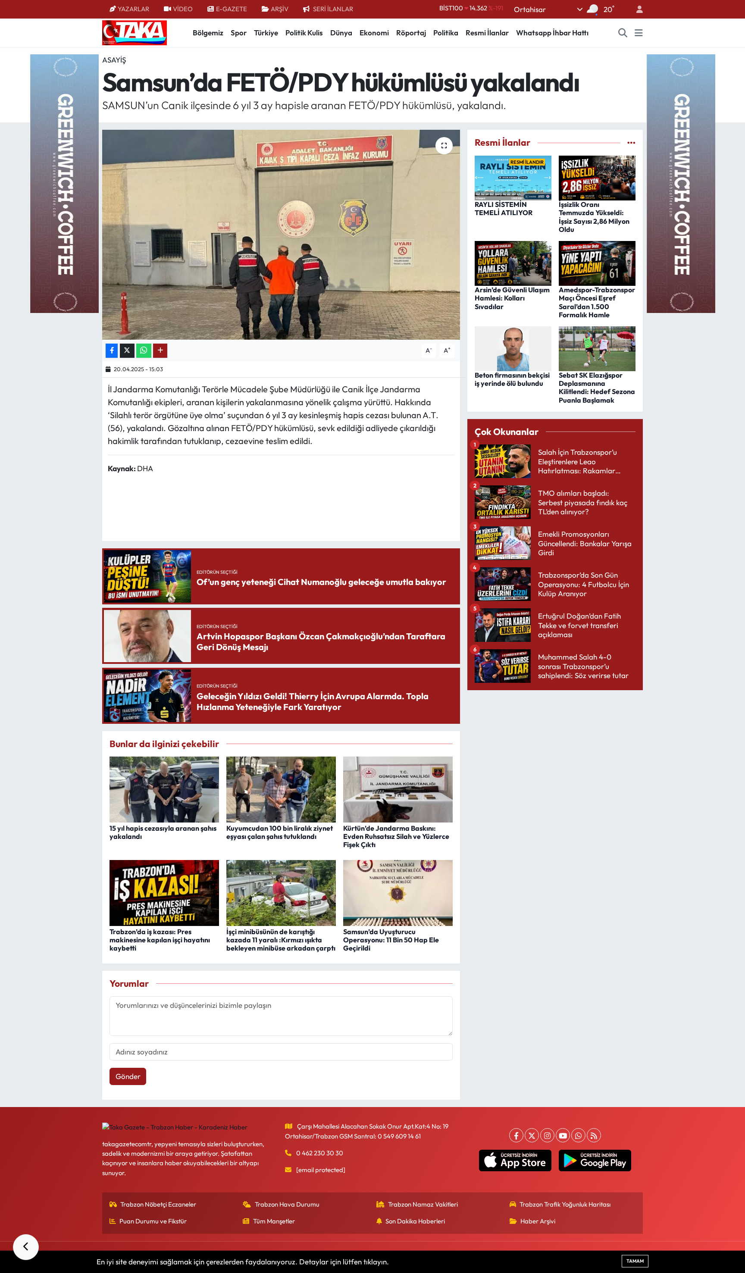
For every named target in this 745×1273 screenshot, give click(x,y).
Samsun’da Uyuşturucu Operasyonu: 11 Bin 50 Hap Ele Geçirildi (391, 939)
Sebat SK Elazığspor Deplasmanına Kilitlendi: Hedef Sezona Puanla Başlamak (597, 387)
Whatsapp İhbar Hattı (552, 32)
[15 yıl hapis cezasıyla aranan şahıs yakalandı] (164, 788)
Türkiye (266, 32)
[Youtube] (563, 1135)
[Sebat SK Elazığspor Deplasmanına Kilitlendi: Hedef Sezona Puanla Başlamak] (597, 347)
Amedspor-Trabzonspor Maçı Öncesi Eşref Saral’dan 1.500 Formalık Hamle (597, 302)
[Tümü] (631, 142)
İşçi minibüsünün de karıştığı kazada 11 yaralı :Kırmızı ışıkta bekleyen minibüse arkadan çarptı (280, 939)
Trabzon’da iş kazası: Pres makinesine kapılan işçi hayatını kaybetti (160, 939)
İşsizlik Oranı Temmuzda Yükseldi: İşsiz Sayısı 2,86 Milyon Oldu (594, 217)
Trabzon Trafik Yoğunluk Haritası (565, 1204)
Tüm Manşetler (274, 1221)
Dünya (341, 32)
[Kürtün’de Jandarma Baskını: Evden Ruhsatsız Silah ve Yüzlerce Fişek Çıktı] (398, 788)
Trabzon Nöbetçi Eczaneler (158, 1204)
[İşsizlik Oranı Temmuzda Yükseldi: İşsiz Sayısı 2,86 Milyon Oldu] (597, 176)
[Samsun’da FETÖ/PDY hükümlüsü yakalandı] (281, 235)
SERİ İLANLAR (333, 9)
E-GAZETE (231, 9)
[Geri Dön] (26, 1247)
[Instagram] (547, 1135)
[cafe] (64, 182)
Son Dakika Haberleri (415, 1221)
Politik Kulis (304, 32)
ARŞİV (279, 9)
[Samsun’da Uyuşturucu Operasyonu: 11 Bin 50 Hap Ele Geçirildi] (398, 891)
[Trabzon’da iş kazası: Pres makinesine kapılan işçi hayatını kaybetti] (164, 891)
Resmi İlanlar (487, 32)
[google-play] (595, 1160)
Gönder (128, 1076)
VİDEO (183, 9)
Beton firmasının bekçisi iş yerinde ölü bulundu (512, 379)
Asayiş (114, 59)
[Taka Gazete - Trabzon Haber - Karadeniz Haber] (134, 32)
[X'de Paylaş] (127, 351)
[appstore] (515, 1160)
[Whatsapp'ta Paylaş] (143, 351)
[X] (532, 1135)
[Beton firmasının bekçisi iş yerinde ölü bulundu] (513, 347)
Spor (239, 32)
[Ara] (623, 32)
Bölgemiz (208, 32)
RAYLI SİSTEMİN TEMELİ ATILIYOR (503, 208)
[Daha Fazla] (160, 351)
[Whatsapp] (578, 1135)
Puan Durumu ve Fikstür (153, 1221)
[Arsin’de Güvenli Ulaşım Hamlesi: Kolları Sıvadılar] (513, 262)
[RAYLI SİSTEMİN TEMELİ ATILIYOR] (513, 176)
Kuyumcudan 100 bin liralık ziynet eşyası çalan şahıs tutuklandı (279, 832)
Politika (445, 32)
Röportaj (411, 32)
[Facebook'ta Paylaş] (112, 351)
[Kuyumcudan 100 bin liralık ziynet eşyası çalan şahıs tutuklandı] (281, 788)
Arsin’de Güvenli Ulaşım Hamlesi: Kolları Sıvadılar (512, 297)
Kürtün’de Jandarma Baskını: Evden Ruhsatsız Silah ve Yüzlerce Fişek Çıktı (396, 836)
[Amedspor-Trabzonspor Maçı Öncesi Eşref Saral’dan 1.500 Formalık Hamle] (597, 262)
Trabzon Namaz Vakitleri (423, 1204)
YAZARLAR (133, 9)
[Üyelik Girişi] (636, 9)
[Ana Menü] (639, 32)
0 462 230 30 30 (319, 1153)
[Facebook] (516, 1135)
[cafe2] (680, 182)
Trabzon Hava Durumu (287, 1204)
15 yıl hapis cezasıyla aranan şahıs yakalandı (163, 832)
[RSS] (594, 1135)
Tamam (635, 1261)
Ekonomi (374, 32)
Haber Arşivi (537, 1221)
